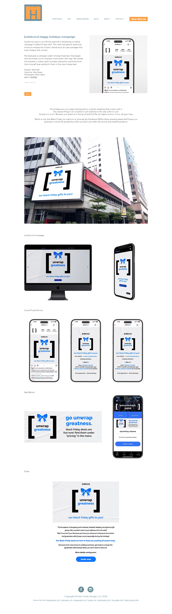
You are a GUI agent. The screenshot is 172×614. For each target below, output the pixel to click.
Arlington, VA (66, 600)
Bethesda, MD (104, 600)
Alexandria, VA (80, 600)
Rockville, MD (117, 600)
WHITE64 (34, 77)
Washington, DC (53, 600)
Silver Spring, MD (132, 600)
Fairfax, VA (92, 600)
